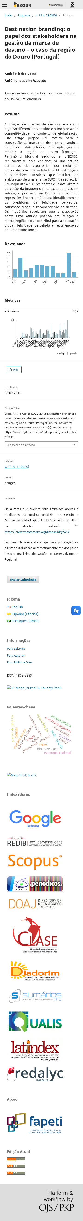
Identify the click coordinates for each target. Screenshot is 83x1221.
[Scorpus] (35, 870)
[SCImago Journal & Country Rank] (34, 688)
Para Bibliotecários (19, 662)
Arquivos (24, 15)
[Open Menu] (4, 4)
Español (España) (24, 614)
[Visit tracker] (21, 775)
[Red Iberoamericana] (35, 847)
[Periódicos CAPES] (35, 890)
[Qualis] (35, 1032)
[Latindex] (35, 1061)
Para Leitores (16, 648)
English (17, 607)
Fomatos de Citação (21, 445)
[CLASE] (35, 951)
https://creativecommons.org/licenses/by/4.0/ (37, 532)
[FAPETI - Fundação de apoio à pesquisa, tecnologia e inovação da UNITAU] (34, 1132)
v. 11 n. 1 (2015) (46, 15)
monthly (60, 353)
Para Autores (16, 655)
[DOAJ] (35, 911)
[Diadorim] (35, 981)
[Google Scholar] (35, 828)
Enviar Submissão (23, 580)
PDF (15, 370)
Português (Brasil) (25, 621)
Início (8, 15)
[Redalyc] (35, 1080)
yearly (73, 353)
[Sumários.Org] (35, 1003)
